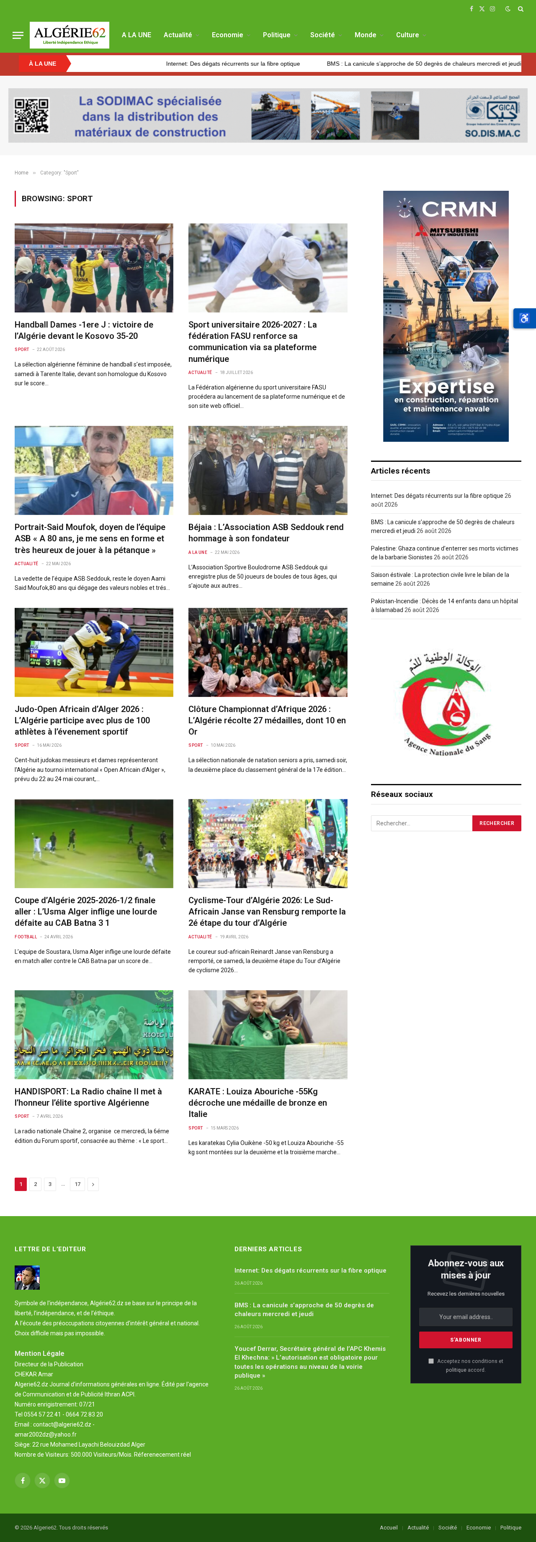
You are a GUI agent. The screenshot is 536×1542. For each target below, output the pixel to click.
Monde (365, 35)
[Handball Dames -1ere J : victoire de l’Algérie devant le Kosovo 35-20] (94, 267)
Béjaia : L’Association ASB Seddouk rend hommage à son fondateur (266, 532)
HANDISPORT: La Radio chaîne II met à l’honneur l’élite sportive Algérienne (88, 1097)
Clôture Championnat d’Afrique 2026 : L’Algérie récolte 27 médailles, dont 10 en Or (267, 720)
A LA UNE (136, 35)
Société (322, 35)
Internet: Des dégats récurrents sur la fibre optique (151, 63)
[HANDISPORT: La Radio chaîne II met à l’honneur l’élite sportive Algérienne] (94, 1034)
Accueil (389, 1527)
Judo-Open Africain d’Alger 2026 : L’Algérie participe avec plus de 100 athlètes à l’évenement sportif (82, 720)
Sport (22, 349)
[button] (524, 318)
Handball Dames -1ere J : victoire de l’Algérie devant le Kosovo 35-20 (84, 330)
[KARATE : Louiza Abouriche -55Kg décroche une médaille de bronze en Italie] (267, 1034)
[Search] (519, 9)
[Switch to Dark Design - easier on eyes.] (508, 9)
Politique (277, 35)
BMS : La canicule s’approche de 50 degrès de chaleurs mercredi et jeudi (342, 63)
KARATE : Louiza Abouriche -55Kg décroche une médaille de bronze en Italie (257, 1102)
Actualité (178, 35)
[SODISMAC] (268, 115)
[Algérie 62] (69, 35)
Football (26, 937)
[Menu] (18, 35)
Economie (227, 35)
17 (77, 1184)
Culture (407, 35)
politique (456, 1370)
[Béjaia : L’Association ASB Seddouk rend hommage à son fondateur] (267, 470)
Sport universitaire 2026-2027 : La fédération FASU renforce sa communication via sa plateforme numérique (252, 342)
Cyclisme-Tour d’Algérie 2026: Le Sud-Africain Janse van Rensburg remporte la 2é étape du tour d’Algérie (267, 911)
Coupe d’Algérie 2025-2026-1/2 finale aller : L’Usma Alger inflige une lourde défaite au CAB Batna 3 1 (86, 911)
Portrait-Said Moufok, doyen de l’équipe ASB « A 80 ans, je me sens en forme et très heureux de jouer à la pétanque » (90, 538)
